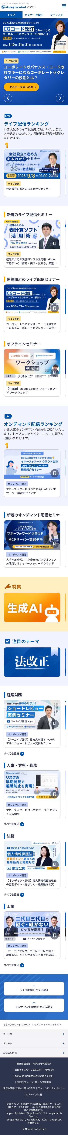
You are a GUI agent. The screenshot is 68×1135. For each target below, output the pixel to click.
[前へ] (8, 98)
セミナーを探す (34, 15)
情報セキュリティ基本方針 (28, 1069)
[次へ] (60, 98)
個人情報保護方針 (42, 1063)
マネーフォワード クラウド (17, 1024)
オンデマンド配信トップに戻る (34, 1006)
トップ (11, 15)
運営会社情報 (23, 1063)
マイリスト (56, 15)
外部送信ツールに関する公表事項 (34, 1082)
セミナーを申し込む (21, 87)
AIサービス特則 (34, 1094)
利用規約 (49, 1069)
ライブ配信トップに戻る (34, 990)
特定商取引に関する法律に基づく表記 (34, 1075)
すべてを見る (11, 753)
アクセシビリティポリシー (51, 1088)
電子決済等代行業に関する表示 (19, 1088)
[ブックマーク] (54, 173)
